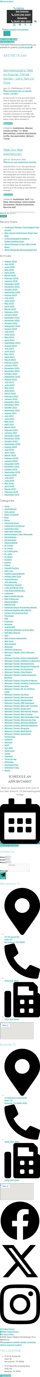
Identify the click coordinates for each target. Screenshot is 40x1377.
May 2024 (9, 337)
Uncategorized (11, 765)
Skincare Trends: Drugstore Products (21, 666)
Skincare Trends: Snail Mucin (18, 731)
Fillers (7, 565)
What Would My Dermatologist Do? (20, 250)
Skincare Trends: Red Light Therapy (21, 706)
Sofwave (8, 739)
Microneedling (11, 602)
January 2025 (11, 315)
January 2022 (11, 399)
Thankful (8, 756)
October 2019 (10, 469)
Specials (8, 742)
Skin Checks (10, 644)
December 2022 (11, 368)
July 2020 (9, 450)
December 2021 (11, 402)
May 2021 (9, 422)
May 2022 (9, 388)
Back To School (11, 515)
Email (2, 860)
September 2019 (12, 472)
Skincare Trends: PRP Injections (19, 703)
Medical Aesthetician (25, 204)
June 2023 (9, 351)
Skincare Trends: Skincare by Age (20, 720)
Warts (7, 770)
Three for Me (10, 759)
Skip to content (6, 1)
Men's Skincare (11, 599)
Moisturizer (9, 605)
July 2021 (9, 416)
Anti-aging (9, 512)
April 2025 (9, 306)
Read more (8, 123)
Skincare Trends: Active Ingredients (21, 658)
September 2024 (12, 326)
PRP (6, 619)
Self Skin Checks (12, 633)
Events (7, 562)
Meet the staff (9, 207)
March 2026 (10, 275)
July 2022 (9, 382)
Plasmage (9, 616)
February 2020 (11, 458)
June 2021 (9, 419)
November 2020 (12, 438)
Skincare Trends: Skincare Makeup (20, 723)
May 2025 (9, 303)
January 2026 (11, 281)
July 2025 (9, 298)
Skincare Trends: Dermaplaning (19, 664)
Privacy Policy (7, 1334)
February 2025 (11, 312)
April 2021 (9, 424)
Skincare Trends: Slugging (16, 728)
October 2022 (10, 374)
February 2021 (11, 430)
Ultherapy (9, 762)
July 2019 (9, 478)
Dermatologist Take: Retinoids (18, 534)
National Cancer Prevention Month (20, 607)
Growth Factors (11, 568)
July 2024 (9, 332)
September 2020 (12, 444)
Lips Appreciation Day (14, 591)
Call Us (21, 8)
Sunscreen (9, 751)
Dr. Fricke (8, 546)
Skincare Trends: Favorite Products (20, 680)
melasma (8, 593)
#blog (25, 131)
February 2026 (11, 278)
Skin (6, 635)
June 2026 (9, 267)
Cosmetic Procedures (14, 526)
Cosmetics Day (11, 529)
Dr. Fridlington (11, 551)
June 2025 (9, 301)
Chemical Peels (11, 523)
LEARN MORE (24, 47)
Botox (7, 520)
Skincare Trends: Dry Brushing (18, 669)
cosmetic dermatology (26, 133)
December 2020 (12, 436)
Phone (3, 862)
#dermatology (9, 133)
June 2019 (9, 481)
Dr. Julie (8, 554)
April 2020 (9, 453)
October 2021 (10, 408)
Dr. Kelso (8, 557)
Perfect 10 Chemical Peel (16, 613)
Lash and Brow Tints (13, 588)
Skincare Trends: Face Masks (18, 672)
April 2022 (9, 391)
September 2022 (12, 377)
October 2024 (11, 323)
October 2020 (11, 441)
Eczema (8, 560)
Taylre (7, 754)
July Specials (10, 582)
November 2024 (12, 320)
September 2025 (12, 292)
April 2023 (9, 357)
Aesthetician (18, 128)
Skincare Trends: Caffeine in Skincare (22, 661)
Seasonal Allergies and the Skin (19, 630)
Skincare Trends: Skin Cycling (18, 714)
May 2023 (9, 354)
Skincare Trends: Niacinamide (18, 700)
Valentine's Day (11, 768)
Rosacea (8, 624)
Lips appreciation (17, 136)
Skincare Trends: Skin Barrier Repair (21, 711)
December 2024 (12, 318)
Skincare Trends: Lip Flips (16, 694)
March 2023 (10, 360)
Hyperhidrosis (11, 579)
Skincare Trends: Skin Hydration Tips (21, 717)
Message (4, 871)
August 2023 (10, 346)
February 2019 (11, 492)
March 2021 (10, 427)
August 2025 (10, 295)
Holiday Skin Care (12, 576)
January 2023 (11, 365)
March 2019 (10, 489)
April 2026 (9, 273)
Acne (6, 506)
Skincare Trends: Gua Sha (16, 686)
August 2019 (10, 475)
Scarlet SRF (9, 627)
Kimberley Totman (13, 585)
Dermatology (10, 537)
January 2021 (10, 433)
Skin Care (8, 641)
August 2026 (10, 261)
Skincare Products (13, 649)
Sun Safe (8, 748)
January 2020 (11, 461)
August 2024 (10, 329)
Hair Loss (8, 571)
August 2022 (10, 379)
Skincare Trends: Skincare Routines (21, 725)
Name (3, 857)
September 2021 (12, 410)
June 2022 (9, 385)
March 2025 (10, 309)
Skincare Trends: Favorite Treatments (22, 683)
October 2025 (10, 289)
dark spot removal (12, 531)
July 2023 (9, 348)
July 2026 (9, 264)
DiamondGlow (10, 543)
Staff (27, 199)
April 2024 (9, 340)
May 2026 (9, 270)
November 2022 (12, 371)
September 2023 (12, 343)
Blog (6, 517)
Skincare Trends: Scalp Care (17, 709)
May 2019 (9, 483)
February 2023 (11, 363)
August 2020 (10, 447)
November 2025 (12, 287)
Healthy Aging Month (14, 574)
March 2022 (10, 393)
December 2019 (11, 464)
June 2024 (9, 334)
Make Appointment (10, 1332)
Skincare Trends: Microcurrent (18, 697)
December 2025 (11, 284)
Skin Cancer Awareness (15, 638)
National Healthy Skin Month (17, 610)
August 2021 (10, 413)
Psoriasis (8, 621)
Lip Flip (6, 136)
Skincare (8, 647)
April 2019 (9, 486)
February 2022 (11, 396)
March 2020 (10, 455)
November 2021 (11, 405)
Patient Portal (8, 1329)
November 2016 (11, 495)
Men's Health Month (13, 596)
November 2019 (11, 467)
